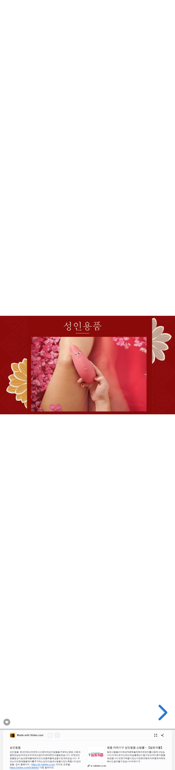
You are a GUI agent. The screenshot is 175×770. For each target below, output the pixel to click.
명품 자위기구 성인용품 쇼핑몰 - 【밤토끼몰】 (135, 747)
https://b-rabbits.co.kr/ (43, 764)
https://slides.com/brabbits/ (24, 767)
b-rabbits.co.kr (98, 765)
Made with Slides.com (30, 735)
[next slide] (161, 712)
